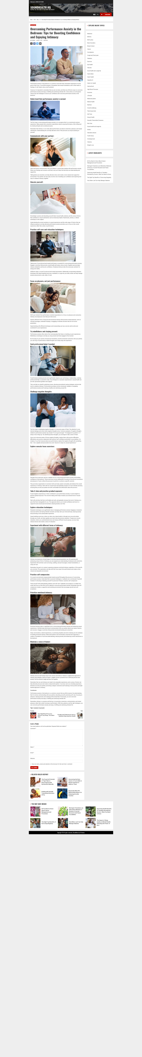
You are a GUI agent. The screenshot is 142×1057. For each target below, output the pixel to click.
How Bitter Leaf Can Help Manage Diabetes (98, 180)
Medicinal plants (91, 98)
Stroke (89, 129)
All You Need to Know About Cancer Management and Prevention (35, 812)
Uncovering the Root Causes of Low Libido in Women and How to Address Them (62, 782)
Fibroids (89, 67)
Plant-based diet (91, 111)
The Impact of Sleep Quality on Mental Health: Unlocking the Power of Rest (91, 823)
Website (32, 758)
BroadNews (75, 832)
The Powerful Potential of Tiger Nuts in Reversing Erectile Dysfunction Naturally (35, 782)
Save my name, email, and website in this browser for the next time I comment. (52, 764)
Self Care (89, 114)
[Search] (97, 14)
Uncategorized (91, 139)
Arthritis (89, 36)
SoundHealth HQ (40, 7)
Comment (33, 728)
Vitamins (89, 142)
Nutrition (89, 104)
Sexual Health (33, 25)
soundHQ (33, 40)
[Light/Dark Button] (94, 14)
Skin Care (89, 123)
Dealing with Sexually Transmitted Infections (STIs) (35, 793)
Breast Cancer (91, 46)
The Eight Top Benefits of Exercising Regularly (99, 177)
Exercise (89, 61)
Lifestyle (89, 95)
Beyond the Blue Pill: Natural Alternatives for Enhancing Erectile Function (62, 793)
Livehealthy (36, 708)
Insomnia (89, 92)
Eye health (90, 64)
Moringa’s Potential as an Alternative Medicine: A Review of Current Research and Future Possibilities (99, 167)
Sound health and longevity (94, 126)
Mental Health (90, 101)
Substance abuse (91, 132)
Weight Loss (90, 145)
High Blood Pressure (92, 89)
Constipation (90, 52)
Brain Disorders (91, 43)
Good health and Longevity (94, 70)
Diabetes (89, 58)
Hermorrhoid (90, 86)
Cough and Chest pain (92, 55)
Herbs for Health (91, 83)
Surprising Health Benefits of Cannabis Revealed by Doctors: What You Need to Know (91, 812)
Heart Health (90, 77)
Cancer (89, 49)
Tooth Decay (90, 135)
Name (32, 747)
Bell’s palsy (90, 39)
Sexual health (41, 708)
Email (32, 752)
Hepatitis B (90, 80)
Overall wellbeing (91, 108)
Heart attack (90, 74)
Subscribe (107, 14)
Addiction (89, 33)
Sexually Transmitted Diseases (95, 120)
